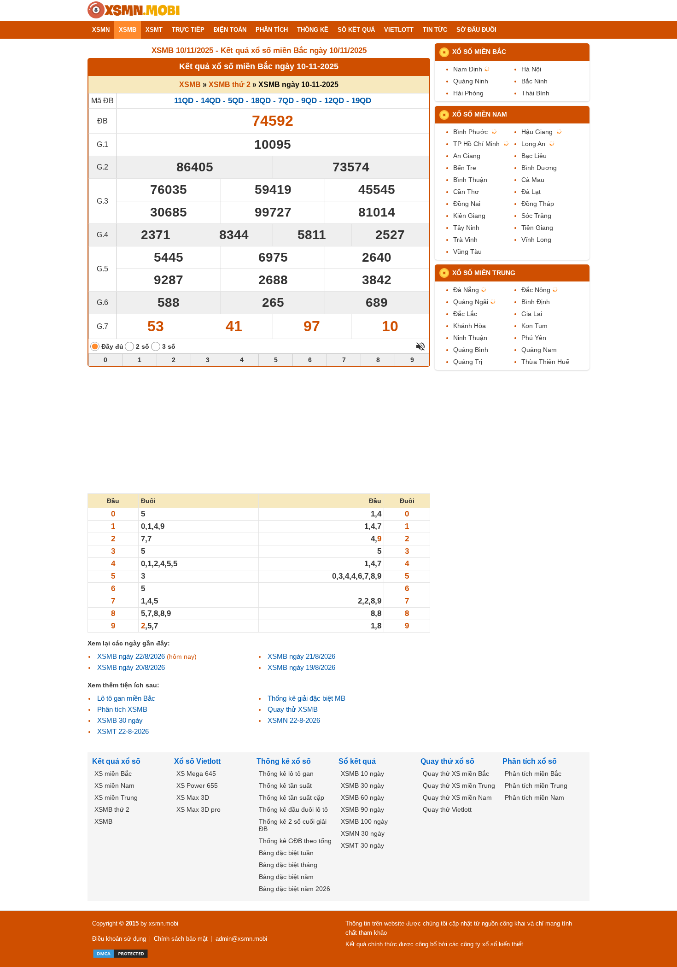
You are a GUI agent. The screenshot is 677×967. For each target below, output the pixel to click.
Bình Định (535, 301)
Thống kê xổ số (284, 761)
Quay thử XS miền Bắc (456, 773)
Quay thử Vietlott (447, 809)
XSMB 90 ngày (362, 809)
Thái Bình (535, 93)
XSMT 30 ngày (362, 845)
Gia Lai (531, 313)
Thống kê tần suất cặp (291, 797)
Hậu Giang (537, 131)
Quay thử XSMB (293, 709)
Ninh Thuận (470, 337)
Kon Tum (534, 325)
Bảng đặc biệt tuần (286, 852)
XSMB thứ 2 (230, 84)
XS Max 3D (192, 797)
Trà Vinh (465, 239)
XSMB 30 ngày (120, 720)
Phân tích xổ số (529, 761)
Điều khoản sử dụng (119, 938)
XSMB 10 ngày (362, 773)
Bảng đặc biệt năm (286, 876)
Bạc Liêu (534, 155)
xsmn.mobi (163, 923)
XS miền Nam (114, 785)
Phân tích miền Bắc (533, 773)
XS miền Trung (116, 797)
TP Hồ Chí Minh (476, 143)
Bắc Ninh (534, 81)
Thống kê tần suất (285, 785)
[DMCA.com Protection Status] (120, 954)
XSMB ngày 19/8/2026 (301, 667)
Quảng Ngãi (470, 301)
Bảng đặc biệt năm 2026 (294, 888)
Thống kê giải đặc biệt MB (306, 698)
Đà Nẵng (466, 289)
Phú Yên (533, 337)
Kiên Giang (469, 215)
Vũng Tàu (467, 251)
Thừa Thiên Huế (545, 361)
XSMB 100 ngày (364, 821)
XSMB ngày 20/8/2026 (131, 667)
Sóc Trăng (536, 215)
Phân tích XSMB (122, 709)
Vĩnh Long (536, 239)
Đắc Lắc (465, 313)
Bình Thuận (470, 179)
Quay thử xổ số (447, 761)
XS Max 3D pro (198, 809)
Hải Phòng (468, 93)
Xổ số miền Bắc (479, 51)
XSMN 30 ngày (363, 833)
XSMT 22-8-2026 (123, 731)
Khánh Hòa (469, 325)
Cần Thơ (466, 191)
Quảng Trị (467, 361)
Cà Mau (532, 179)
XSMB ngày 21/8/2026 (301, 656)
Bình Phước (470, 131)
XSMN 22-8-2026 (294, 720)
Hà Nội (531, 69)
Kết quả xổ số (116, 761)
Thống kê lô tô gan (286, 773)
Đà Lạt (531, 191)
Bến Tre (464, 167)
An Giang (466, 155)
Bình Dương (539, 167)
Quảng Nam (539, 349)
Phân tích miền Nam (534, 797)
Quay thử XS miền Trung (459, 785)
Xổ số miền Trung (483, 272)
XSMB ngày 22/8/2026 (131, 656)
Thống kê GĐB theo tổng (295, 840)
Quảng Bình (470, 349)
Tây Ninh (466, 227)
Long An (533, 143)
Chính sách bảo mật (181, 938)
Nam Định (467, 69)
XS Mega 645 (196, 773)
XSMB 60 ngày (362, 797)
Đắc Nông (535, 289)
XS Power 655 (197, 785)
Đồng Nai (466, 203)
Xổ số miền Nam (479, 114)
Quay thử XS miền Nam (457, 797)
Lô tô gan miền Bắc (126, 698)
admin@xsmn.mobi (241, 938)
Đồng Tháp (537, 203)
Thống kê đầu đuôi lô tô (293, 809)
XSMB (190, 84)
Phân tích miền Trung (536, 785)
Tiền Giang (537, 227)
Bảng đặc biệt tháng (288, 864)
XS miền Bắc (113, 773)
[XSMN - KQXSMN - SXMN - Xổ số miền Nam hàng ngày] (134, 10)
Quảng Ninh (470, 81)
